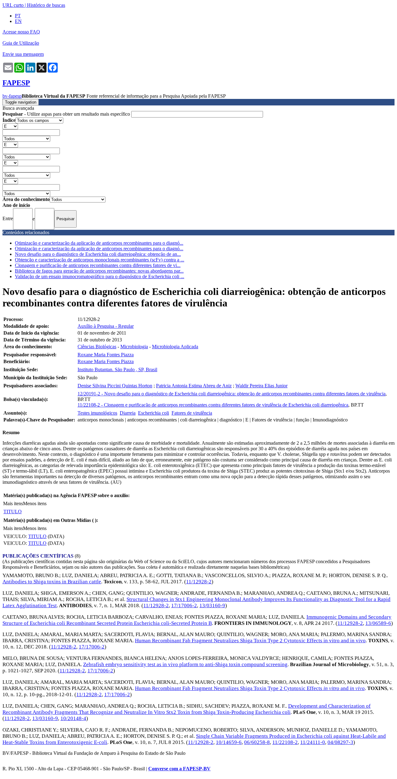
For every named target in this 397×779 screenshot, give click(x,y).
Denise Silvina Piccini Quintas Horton (115, 385)
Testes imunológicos (97, 413)
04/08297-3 (340, 742)
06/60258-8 (257, 742)
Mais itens (13, 503)
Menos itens (35, 503)
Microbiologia (134, 346)
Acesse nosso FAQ (21, 31)
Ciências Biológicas (97, 346)
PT (18, 15)
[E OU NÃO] (10, 126)
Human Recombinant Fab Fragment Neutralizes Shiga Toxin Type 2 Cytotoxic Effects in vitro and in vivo (250, 640)
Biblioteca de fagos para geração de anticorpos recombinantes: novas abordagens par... (99, 271)
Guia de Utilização (20, 43)
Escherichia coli (153, 413)
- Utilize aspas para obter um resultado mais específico (66, 114)
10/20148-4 (73, 718)
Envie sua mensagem (23, 54)
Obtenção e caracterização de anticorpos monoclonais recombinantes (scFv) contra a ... (99, 259)
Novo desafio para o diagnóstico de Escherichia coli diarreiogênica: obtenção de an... (98, 254)
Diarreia (128, 413)
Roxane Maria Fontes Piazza (106, 354)
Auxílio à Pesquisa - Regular (106, 326)
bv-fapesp (12, 96)
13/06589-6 (378, 623)
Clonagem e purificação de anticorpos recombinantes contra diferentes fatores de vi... (98, 265)
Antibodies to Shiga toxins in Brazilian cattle (51, 582)
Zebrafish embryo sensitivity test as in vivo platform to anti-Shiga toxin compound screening (185, 664)
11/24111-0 (312, 742)
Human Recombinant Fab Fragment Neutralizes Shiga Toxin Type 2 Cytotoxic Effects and (250, 688)
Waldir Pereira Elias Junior (261, 385)
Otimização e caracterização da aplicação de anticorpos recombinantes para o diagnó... (99, 243)
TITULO (12, 511)
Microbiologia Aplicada (175, 346)
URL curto (13, 5)
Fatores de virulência (192, 413)
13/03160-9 (212, 605)
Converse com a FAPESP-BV (179, 768)
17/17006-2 (184, 605)
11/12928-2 (199, 582)
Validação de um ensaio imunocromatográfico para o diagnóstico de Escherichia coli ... (99, 276)
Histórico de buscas (46, 5)
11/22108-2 (285, 742)
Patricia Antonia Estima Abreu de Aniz (194, 385)
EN (18, 21)
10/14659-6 (229, 742)
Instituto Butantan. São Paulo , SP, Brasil (117, 369)
